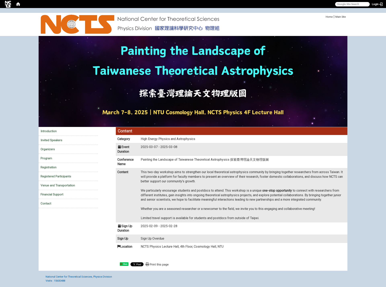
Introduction (49, 131)
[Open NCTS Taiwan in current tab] (131, 24)
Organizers (48, 149)
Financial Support (52, 194)
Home (329, 16)
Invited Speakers (51, 140)
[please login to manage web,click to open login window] (8, 4)
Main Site (340, 16)
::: (323, 16)
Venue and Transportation (58, 185)
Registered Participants (56, 176)
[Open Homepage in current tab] (18, 4)
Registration (48, 167)
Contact (46, 203)
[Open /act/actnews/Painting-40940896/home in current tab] (193, 81)
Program (46, 158)
